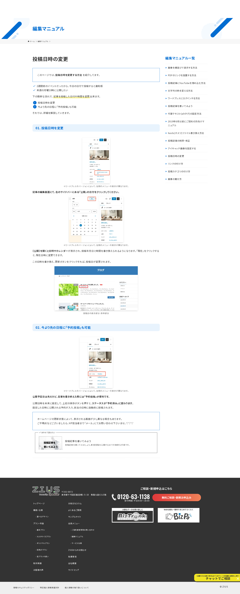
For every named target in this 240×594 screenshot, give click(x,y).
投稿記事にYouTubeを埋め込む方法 (187, 83)
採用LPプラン (42, 550)
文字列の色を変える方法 (180, 90)
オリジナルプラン (43, 543)
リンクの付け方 (175, 163)
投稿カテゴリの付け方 (179, 171)
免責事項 (72, 556)
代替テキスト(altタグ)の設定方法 (184, 113)
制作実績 (37, 563)
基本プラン (41, 530)
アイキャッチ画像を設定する (182, 148)
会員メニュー (74, 523)
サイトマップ (73, 570)
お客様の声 (38, 570)
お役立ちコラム (75, 503)
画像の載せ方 (175, 179)
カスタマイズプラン (44, 536)
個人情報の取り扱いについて (77, 587)
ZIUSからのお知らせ (77, 550)
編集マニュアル (77, 536)
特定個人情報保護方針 (49, 587)
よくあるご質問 (74, 510)
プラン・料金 (38, 523)
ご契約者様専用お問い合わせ (83, 530)
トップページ (39, 503)
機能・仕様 (38, 510)
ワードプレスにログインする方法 (184, 98)
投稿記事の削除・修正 (179, 140)
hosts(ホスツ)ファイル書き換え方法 (186, 133)
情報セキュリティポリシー (23, 587)
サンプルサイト (74, 516)
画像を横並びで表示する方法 (182, 67)
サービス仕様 (77, 543)
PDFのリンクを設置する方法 (182, 75)
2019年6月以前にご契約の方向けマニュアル (186, 123)
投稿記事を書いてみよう (78, 441)
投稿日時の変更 (176, 156)
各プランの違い (43, 556)
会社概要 (72, 563)
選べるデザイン (43, 516)
